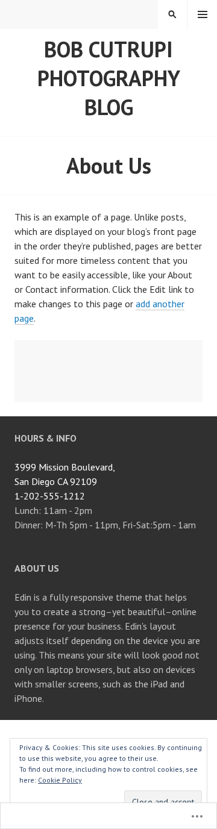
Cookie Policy (60, 779)
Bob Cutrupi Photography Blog (108, 78)
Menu (202, 14)
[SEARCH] (172, 14)
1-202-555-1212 (49, 496)
